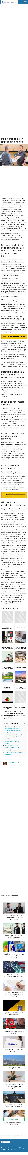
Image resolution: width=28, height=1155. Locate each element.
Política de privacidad (12, 1148)
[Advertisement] (14, 71)
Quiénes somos (5, 1149)
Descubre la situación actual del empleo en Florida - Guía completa (13, 737)
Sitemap (3, 1148)
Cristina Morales (14, 763)
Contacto (13, 1149)
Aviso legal (22, 1148)
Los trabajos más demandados (14, 750)
